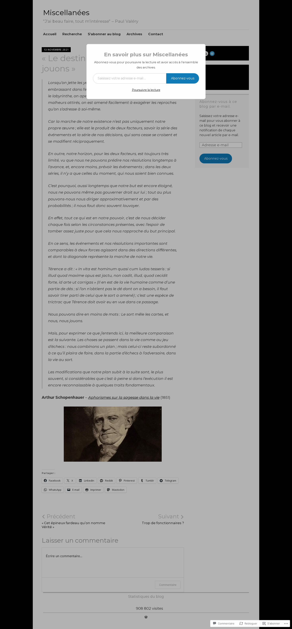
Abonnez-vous (182, 78)
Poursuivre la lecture (146, 90)
